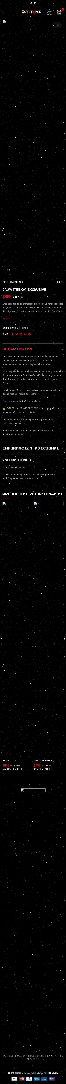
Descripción (17, 349)
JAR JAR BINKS (43, 760)
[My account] (49, 12)
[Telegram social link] (29, 334)
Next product (61, 282)
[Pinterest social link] (21, 334)
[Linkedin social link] (25, 334)
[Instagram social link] (35, 3)
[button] (12, 769)
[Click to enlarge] (8, 270)
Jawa (6, 760)
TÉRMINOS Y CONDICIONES (40, 1055)
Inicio (5, 282)
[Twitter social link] (16, 334)
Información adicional (31, 448)
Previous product (55, 282)
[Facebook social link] (31, 3)
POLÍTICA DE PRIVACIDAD (14, 1055)
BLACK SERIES (16, 282)
